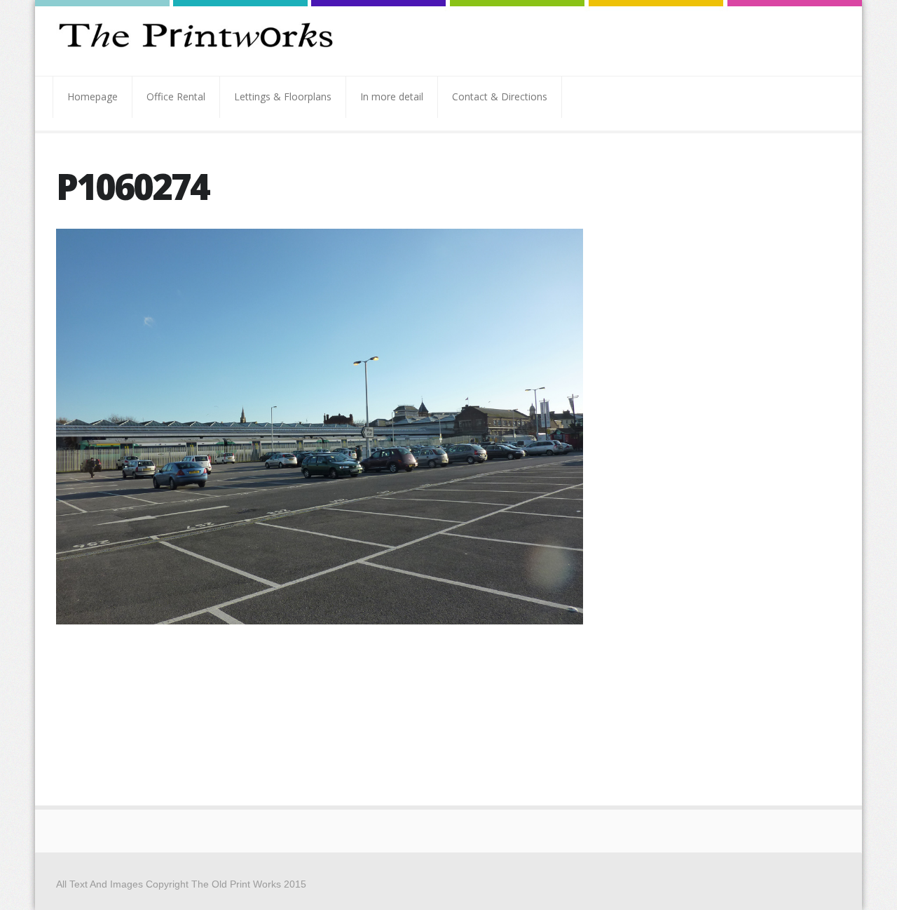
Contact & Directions (499, 96)
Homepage (92, 96)
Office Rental (175, 96)
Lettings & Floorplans (282, 96)
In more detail (391, 96)
